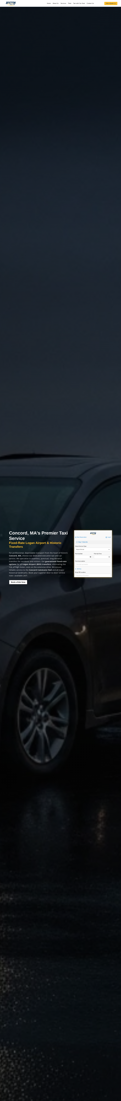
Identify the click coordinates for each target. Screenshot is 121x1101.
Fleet (69, 3)
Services (63, 3)
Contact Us (90, 3)
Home (49, 3)
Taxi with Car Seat (79, 3)
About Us (56, 3)
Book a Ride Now (18, 582)
